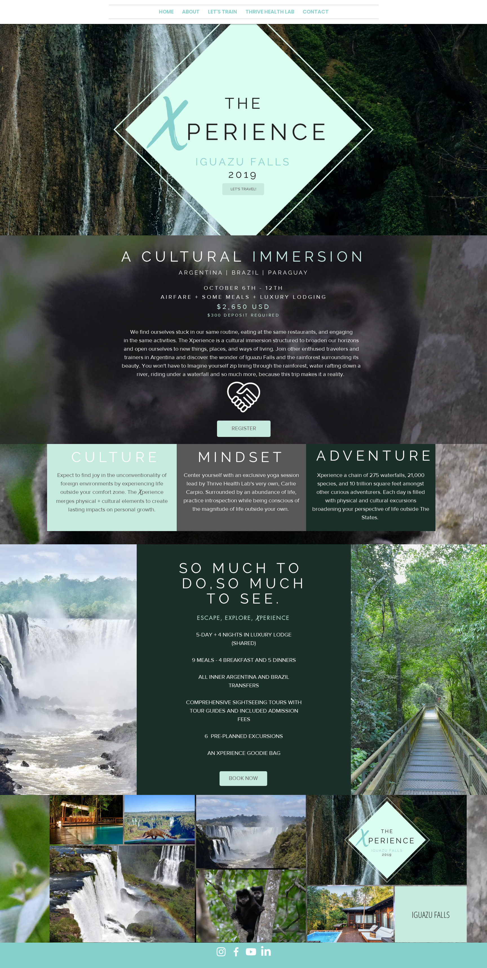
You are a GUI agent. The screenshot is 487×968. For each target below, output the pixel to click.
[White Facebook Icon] (236, 952)
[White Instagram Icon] (221, 952)
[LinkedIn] (266, 952)
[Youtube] (251, 952)
